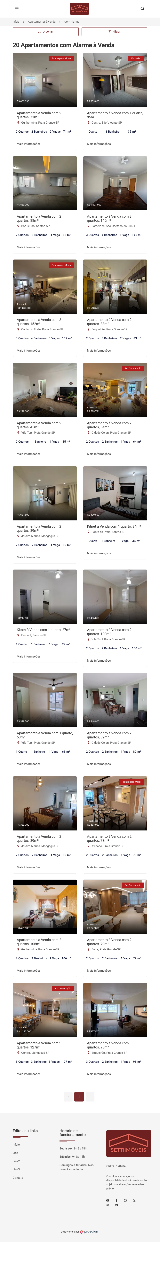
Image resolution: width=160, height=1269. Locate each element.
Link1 (16, 1153)
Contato (18, 1177)
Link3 (16, 1169)
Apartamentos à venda (42, 21)
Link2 (16, 1161)
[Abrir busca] (142, 9)
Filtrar (116, 31)
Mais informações (29, 144)
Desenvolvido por (70, 1231)
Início (16, 21)
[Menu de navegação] (17, 9)
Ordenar (48, 31)
